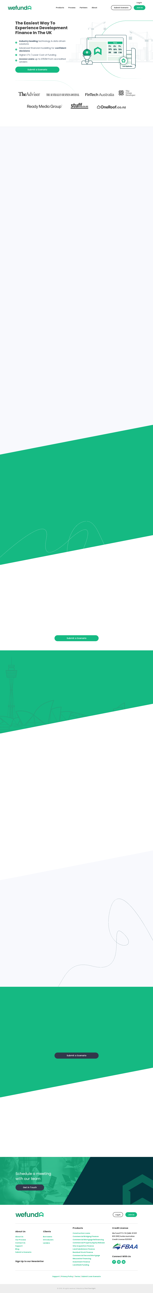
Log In (139, 2)
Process (71, 7)
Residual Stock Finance (83, 1252)
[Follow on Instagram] (119, 1262)
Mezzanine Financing (82, 1258)
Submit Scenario (121, 7)
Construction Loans (81, 1233)
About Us (19, 1236)
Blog (17, 1249)
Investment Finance (81, 1262)
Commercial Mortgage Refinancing (88, 1239)
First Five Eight (90, 1288)
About (94, 7)
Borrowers (47, 1236)
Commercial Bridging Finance (86, 1236)
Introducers (48, 1240)
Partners (83, 7)
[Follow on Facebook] (114, 1262)
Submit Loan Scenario (91, 1276)
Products (60, 7)
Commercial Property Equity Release (89, 1243)
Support (19, 1246)
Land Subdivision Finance (84, 1249)
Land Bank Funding (81, 1265)
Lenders (46, 1243)
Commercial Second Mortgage (86, 1255)
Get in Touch (30, 1187)
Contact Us (20, 1243)
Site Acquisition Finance (83, 1246)
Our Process (20, 1240)
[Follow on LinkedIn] (124, 1262)
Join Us (140, 7)
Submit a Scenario (37, 69)
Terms (77, 1276)
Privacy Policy (67, 1276)
